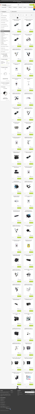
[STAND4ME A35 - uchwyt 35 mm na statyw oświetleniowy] (16, 377)
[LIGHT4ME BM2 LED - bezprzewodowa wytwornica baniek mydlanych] (16, 186)
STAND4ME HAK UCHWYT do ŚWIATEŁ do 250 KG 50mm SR (28, 137)
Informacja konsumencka (20, 394)
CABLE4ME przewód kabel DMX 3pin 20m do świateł (28, 123)
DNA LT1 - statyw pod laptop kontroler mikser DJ (28, 34)
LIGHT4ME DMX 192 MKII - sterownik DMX (16, 123)
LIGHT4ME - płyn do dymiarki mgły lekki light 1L (16, 78)
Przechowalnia (28, 2)
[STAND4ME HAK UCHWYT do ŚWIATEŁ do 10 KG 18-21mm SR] (28, 98)
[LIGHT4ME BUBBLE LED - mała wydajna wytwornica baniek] (28, 377)
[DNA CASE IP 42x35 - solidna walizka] (16, 319)
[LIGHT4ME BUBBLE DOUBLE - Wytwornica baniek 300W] (16, 260)
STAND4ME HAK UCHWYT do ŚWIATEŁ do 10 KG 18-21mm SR (28, 93)
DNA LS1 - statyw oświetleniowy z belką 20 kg (28, 78)
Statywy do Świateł (4, 41)
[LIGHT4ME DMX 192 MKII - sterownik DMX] (16, 127)
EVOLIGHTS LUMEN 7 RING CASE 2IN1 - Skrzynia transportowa (16, 358)
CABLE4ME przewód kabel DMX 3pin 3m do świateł (28, 20)
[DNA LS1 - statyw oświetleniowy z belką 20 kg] (28, 83)
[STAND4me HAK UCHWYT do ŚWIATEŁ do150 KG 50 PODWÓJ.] (28, 289)
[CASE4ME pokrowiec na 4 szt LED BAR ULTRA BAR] (16, 172)
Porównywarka (33, 2)
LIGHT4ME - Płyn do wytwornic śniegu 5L (28, 196)
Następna (26, 17)
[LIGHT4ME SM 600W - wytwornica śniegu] (28, 319)
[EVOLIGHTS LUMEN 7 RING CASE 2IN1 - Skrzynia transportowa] (16, 363)
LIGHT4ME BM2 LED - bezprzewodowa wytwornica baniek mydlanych (16, 182)
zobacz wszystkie (7, 80)
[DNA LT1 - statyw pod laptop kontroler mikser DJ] (28, 39)
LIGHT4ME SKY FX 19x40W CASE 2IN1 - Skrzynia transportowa (28, 358)
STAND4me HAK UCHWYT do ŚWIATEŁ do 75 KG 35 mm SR (16, 225)
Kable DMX (3, 32)
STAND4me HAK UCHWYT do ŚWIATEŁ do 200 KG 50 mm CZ (16, 284)
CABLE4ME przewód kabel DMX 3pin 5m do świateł (16, 34)
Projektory (3, 39)
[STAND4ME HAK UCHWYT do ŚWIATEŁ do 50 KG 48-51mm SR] (28, 333)
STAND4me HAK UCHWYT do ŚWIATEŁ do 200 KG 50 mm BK (28, 181)
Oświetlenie (6, 9)
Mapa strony (12, 392)
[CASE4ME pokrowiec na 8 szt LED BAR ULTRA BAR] (28, 260)
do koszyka (19, 31)
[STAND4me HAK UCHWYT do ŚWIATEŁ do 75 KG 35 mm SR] (16, 230)
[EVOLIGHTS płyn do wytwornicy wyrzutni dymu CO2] (16, 245)
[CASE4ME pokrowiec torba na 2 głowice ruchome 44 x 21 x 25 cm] (16, 333)
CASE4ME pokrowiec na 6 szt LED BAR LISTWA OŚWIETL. (16, 299)
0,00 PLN (32, 4)
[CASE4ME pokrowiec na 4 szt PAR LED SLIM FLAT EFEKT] (28, 304)
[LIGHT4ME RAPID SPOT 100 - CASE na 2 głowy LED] (28, 348)
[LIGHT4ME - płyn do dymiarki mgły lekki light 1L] (16, 83)
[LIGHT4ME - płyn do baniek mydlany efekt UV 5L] (28, 245)
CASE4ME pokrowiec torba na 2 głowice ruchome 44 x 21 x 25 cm (16, 328)
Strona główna (4, 7)
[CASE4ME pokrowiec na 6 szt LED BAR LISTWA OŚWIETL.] (16, 304)
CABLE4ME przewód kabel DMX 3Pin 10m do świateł (28, 152)
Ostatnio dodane (30, 7)
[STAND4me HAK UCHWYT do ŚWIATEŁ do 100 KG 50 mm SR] (16, 54)
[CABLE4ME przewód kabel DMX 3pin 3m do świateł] (28, 24)
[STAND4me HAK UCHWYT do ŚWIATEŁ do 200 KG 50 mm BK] (28, 186)
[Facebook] (10, 409)
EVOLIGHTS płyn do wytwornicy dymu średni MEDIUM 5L (28, 167)
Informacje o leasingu (20, 392)
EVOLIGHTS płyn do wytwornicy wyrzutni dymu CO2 (16, 240)
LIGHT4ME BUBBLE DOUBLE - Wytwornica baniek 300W (16, 255)
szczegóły (13, 31)
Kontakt (25, 7)
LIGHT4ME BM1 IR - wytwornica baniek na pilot (28, 225)
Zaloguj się (19, 2)
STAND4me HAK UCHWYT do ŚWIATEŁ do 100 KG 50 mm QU (28, 108)
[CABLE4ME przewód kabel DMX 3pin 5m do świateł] (16, 39)
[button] (16, 15)
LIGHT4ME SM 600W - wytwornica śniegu (28, 314)
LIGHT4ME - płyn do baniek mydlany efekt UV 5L (28, 240)
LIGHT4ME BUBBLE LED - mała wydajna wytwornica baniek (28, 372)
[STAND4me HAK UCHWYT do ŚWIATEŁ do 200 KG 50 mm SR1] (28, 69)
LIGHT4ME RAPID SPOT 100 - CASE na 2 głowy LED (28, 343)
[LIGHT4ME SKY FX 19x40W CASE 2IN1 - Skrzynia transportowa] (28, 363)
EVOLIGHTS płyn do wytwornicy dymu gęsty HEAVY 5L (16, 137)
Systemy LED (3, 35)
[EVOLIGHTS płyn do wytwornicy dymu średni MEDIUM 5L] (28, 172)
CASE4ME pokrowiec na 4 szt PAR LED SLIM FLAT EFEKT (28, 299)
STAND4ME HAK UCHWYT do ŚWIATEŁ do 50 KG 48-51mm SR (28, 328)
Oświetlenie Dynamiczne (4, 37)
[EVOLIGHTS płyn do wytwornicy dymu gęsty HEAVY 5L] (16, 142)
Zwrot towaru (12, 391)
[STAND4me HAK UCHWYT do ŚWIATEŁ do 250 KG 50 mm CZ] (16, 98)
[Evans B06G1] (5, 93)
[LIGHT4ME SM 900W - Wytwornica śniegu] (28, 274)
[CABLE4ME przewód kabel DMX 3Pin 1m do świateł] (16, 24)
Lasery (2, 36)
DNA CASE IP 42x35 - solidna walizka (16, 314)
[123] (5, 74)
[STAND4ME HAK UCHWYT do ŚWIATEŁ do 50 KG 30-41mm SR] (16, 348)
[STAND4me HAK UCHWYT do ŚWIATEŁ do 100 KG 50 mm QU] (28, 113)
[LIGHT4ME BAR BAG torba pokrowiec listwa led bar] (16, 216)
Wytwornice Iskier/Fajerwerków (5, 34)
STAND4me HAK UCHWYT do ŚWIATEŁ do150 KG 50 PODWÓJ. (28, 284)
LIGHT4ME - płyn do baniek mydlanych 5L (16, 64)
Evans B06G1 (5, 88)
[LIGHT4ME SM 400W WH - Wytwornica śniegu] (16, 201)
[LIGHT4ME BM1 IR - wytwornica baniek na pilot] (28, 230)
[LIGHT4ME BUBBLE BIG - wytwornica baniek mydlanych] (28, 216)
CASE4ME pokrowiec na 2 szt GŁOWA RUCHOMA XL (16, 152)
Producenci (15, 7)
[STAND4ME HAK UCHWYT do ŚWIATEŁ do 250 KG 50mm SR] (28, 142)
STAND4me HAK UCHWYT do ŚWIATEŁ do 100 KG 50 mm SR (16, 49)
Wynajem (18, 393)
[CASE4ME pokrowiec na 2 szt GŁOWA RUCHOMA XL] (16, 157)
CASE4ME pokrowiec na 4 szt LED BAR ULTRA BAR (16, 167)
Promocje (10, 7)
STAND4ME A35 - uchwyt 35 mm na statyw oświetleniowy (16, 372)
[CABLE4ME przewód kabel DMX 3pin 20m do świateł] (28, 127)
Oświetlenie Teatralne (4, 38)
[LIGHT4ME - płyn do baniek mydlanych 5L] (16, 69)
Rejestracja (23, 2)
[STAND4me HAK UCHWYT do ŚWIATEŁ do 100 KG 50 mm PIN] (16, 274)
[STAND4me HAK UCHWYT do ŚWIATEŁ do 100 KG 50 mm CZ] (28, 54)
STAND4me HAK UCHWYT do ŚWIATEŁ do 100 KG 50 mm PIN (16, 270)
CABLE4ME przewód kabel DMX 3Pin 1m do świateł (16, 20)
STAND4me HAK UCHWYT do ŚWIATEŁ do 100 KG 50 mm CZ (28, 49)
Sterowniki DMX (3, 33)
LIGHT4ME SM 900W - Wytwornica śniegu (28, 270)
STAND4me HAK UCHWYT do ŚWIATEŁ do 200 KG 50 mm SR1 (28, 64)
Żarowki (2, 42)
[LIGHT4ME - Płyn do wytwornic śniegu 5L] (28, 201)
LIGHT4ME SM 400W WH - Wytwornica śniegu (16, 196)
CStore (7, 410)
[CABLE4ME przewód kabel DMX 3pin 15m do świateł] (16, 113)
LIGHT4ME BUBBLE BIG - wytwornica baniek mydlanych (28, 211)
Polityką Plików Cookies (18, 0)
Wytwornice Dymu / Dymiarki (5, 40)
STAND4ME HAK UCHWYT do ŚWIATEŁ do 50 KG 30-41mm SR (16, 343)
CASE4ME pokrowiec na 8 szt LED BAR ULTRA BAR (28, 255)
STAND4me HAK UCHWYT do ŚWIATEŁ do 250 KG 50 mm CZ (16, 93)
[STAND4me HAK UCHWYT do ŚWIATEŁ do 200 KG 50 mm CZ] (16, 289)
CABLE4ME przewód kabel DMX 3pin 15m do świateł (16, 108)
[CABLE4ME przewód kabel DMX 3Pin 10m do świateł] (28, 157)
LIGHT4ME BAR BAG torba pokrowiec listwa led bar (16, 211)
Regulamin (20, 7)
